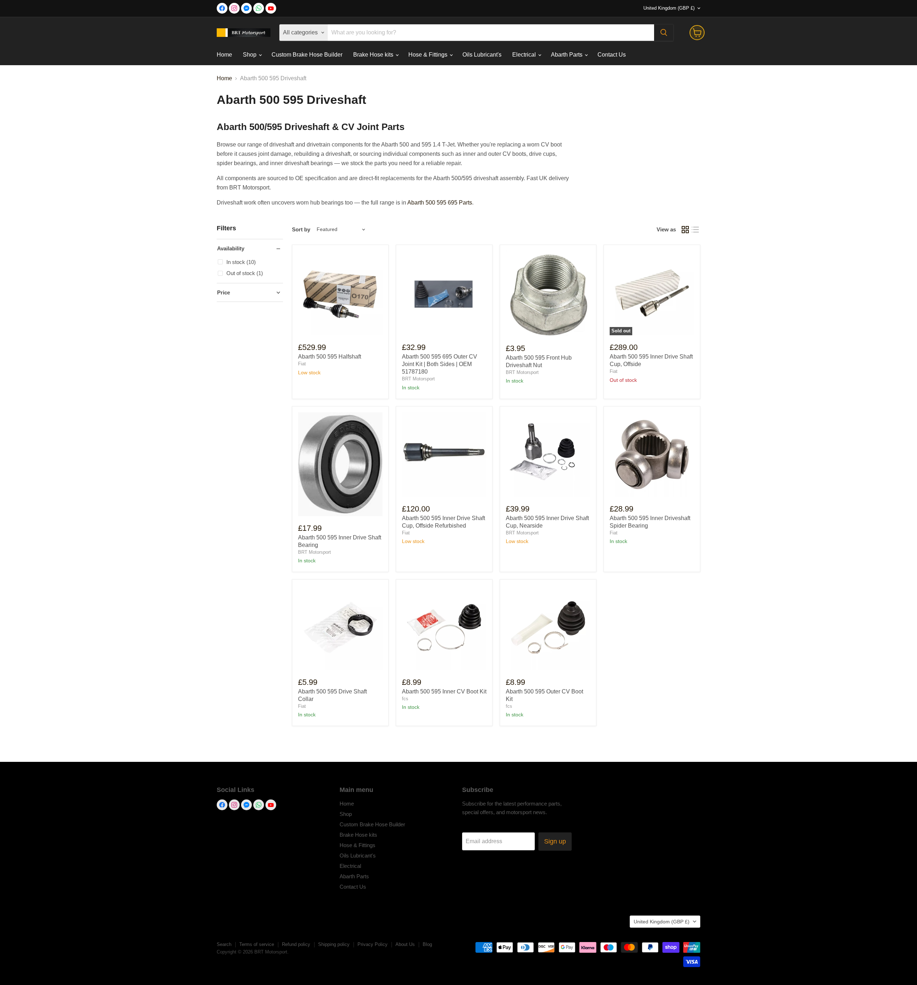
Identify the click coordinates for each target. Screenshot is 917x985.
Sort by (301, 229)
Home (224, 55)
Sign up (555, 841)
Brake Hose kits (374, 55)
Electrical (524, 55)
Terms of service (256, 944)
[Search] (663, 32)
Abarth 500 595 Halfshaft (329, 357)
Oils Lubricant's (481, 55)
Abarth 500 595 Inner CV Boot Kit (444, 691)
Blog (427, 944)
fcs (405, 698)
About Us (405, 944)
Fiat (302, 363)
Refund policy (296, 944)
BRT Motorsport (418, 378)
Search (224, 944)
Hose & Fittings (428, 55)
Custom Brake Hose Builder (307, 55)
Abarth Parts (567, 55)
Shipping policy (334, 944)
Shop (250, 55)
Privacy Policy (372, 944)
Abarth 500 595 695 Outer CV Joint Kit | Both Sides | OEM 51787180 (439, 364)
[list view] (695, 230)
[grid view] (685, 230)
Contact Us (611, 55)
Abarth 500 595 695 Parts (439, 203)
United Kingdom (669, 8)
